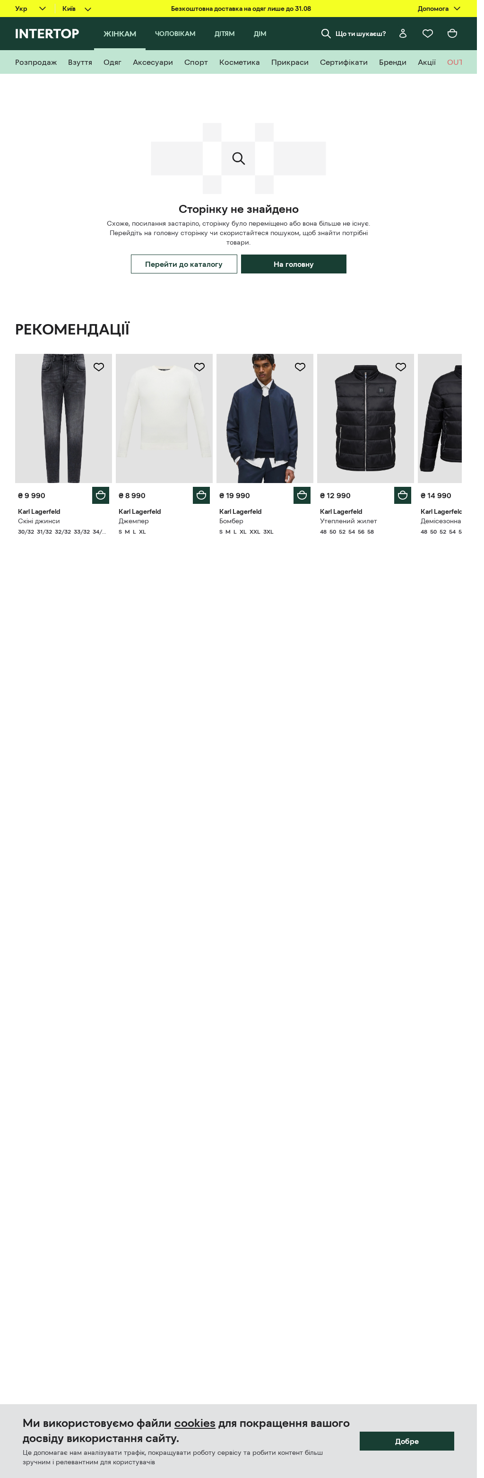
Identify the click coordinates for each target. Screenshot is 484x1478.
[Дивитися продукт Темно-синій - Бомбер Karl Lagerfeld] (264, 418)
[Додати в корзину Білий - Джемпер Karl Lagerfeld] (201, 495)
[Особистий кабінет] (403, 33)
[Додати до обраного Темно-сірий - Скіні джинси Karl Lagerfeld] (98, 367)
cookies (195, 1423)
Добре (407, 1441)
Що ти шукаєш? (361, 33)
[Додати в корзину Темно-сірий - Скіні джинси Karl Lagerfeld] (100, 495)
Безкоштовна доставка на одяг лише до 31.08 (241, 8)
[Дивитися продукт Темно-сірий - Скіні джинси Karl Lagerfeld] (63, 418)
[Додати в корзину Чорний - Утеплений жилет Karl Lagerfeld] (402, 495)
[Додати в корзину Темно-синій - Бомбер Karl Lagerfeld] (302, 495)
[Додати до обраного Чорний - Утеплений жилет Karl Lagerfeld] (400, 367)
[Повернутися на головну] (47, 33)
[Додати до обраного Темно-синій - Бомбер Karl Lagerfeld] (300, 367)
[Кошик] (452, 33)
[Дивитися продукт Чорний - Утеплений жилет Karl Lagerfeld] (365, 418)
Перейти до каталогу (184, 264)
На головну (294, 264)
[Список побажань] (427, 33)
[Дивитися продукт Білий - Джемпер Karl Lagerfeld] (164, 418)
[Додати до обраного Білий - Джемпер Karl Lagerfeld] (199, 367)
